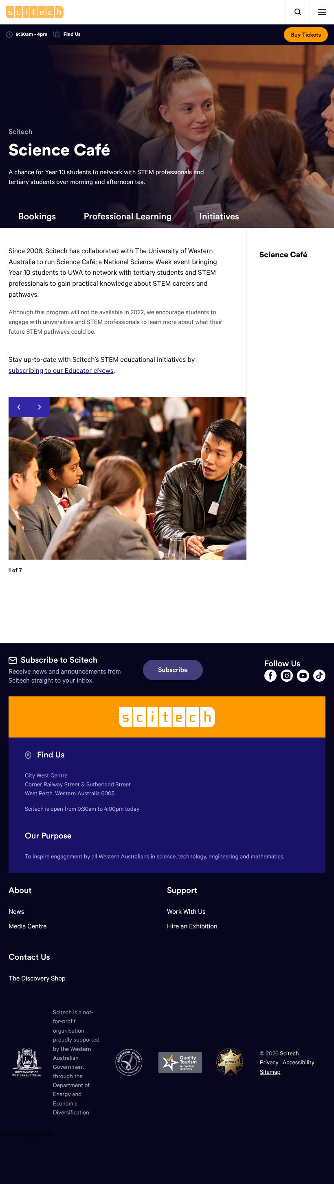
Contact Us (29, 957)
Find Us (72, 34)
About (20, 890)
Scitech (20, 131)
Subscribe (173, 670)
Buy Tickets (306, 34)
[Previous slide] (19, 407)
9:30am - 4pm (31, 34)
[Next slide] (39, 407)
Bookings (37, 216)
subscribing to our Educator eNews (61, 370)
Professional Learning (127, 216)
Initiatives (219, 216)
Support (182, 890)
